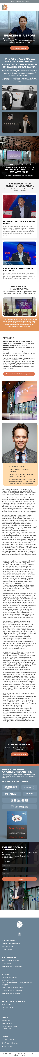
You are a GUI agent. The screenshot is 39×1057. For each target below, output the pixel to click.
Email (4, 870)
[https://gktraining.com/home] (4, 7)
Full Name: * (6, 862)
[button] (37, 7)
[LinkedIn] (19, 934)
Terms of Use (21, 1055)
